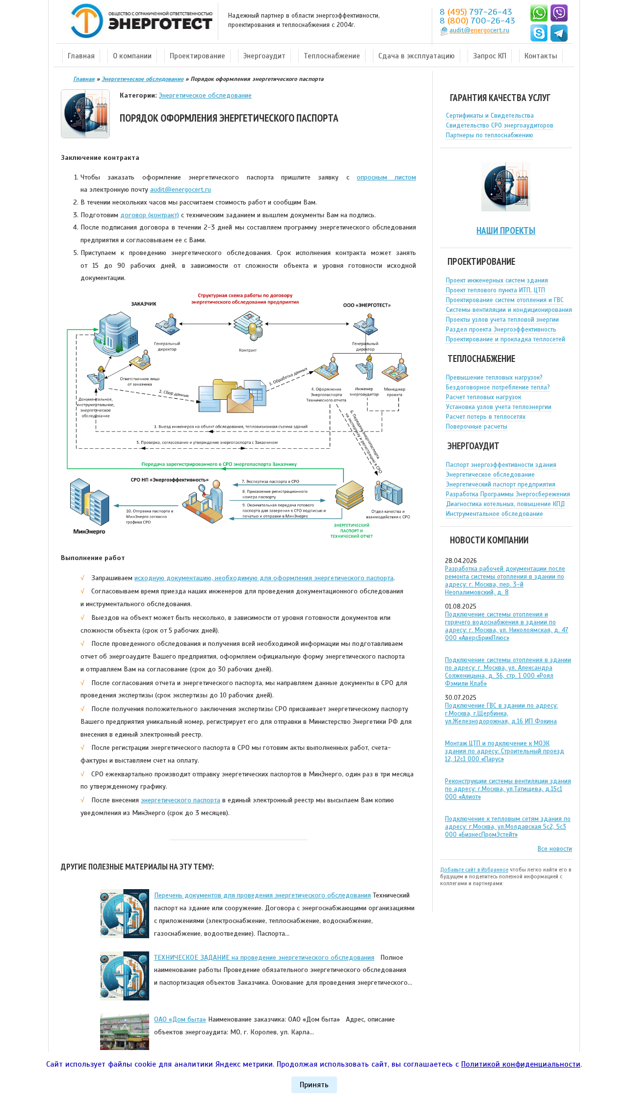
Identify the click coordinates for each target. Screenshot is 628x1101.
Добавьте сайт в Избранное (474, 869)
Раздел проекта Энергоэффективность (501, 329)
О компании (132, 55)
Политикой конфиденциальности (520, 1064)
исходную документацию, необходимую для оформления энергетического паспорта (263, 577)
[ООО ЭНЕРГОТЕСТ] (138, 21)
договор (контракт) (149, 214)
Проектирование (197, 55)
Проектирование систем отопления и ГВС (505, 300)
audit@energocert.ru (180, 189)
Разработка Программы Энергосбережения (508, 494)
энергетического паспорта (180, 799)
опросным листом (386, 177)
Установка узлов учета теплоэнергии (498, 407)
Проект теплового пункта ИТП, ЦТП (495, 290)
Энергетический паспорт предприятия (500, 484)
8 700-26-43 (477, 20)
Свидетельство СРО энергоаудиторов (499, 125)
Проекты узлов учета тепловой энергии (502, 320)
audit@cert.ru (479, 30)
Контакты (540, 55)
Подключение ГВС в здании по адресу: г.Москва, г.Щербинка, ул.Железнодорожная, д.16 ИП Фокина (501, 713)
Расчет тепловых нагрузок (483, 397)
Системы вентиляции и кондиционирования (509, 310)
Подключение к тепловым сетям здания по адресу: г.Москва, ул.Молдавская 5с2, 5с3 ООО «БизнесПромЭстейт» (508, 827)
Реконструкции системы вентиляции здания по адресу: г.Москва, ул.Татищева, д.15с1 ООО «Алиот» (508, 789)
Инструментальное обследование (494, 514)
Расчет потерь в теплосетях (485, 417)
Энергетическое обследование (205, 95)
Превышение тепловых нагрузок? (494, 378)
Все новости (555, 849)
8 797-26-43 (476, 11)
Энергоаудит (264, 55)
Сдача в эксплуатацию (416, 55)
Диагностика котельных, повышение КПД (505, 504)
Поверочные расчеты (476, 427)
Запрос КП (489, 55)
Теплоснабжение (332, 55)
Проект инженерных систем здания (497, 280)
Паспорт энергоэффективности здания (501, 465)
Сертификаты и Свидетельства (490, 116)
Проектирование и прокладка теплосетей (505, 339)
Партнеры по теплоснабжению (489, 135)
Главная (81, 55)
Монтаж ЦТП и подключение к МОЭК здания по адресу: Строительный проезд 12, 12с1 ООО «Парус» (504, 751)
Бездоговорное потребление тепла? (498, 387)
